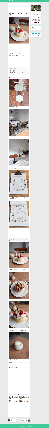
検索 (40, 3)
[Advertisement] (19, 8)
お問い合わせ (21, 426)
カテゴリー (33, 27)
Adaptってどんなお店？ (12, 70)
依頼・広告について (25, 426)
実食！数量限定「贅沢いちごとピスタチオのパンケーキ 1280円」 (17, 72)
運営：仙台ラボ (29, 426)
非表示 (14, 68)
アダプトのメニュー (12, 71)
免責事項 (19, 426)
